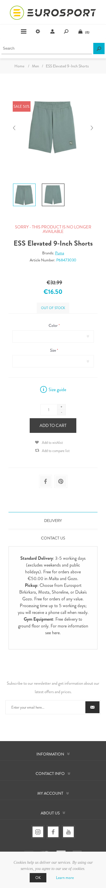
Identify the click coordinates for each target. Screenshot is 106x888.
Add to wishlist (52, 442)
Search (99, 48)
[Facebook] (53, 832)
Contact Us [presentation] (53, 538)
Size (53, 350)
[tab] (53, 520)
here (56, 632)
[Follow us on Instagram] (38, 832)
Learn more (65, 877)
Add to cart (53, 425)
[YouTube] (68, 832)
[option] (24, 184)
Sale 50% (22, 106)
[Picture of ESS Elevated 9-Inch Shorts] (24, 183)
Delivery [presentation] (53, 520)
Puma (59, 253)
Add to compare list (56, 450)
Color (54, 325)
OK (38, 877)
